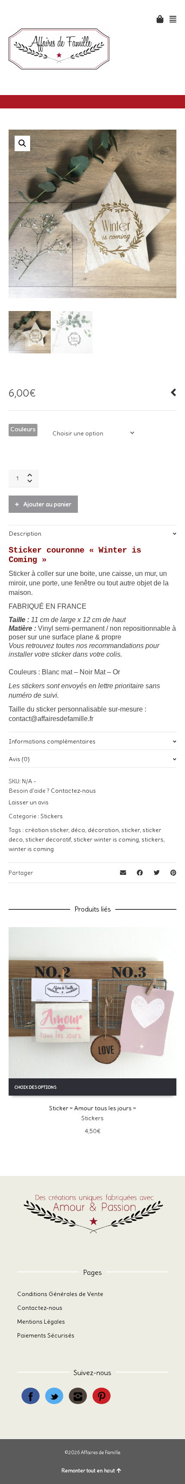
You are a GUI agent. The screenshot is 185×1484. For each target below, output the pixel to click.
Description (25, 533)
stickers (152, 839)
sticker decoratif (48, 839)
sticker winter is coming (106, 839)
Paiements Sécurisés (45, 1335)
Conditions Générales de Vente (60, 1294)
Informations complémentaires (52, 741)
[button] (22, 143)
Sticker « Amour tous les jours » (92, 1108)
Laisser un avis (29, 802)
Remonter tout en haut (88, 1470)
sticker (130, 830)
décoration (103, 830)
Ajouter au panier (47, 504)
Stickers (51, 816)
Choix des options (35, 1087)
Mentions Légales (41, 1321)
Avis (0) (19, 759)
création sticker (46, 830)
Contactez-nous (73, 790)
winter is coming (31, 849)
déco (78, 830)
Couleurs (23, 429)
